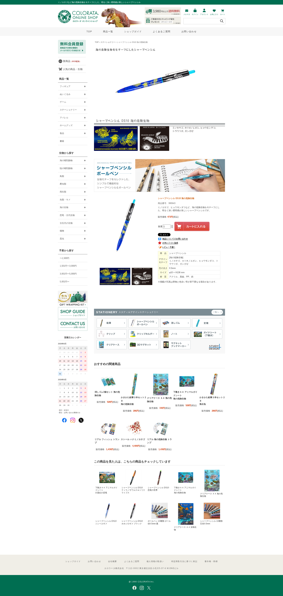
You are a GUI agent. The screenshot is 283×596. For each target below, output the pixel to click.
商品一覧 (108, 31)
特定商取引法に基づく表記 (184, 561)
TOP (89, 31)
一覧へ (216, 312)
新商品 (72, 61)
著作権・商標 (211, 561)
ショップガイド (133, 31)
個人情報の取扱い (155, 561)
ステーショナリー (108, 42)
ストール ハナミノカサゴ (133, 439)
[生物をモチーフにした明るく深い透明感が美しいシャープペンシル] (159, 191)
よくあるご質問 (161, 31)
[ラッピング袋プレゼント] (72, 298)
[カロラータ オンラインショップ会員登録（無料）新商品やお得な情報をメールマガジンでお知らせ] (72, 53)
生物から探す (66, 153)
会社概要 (112, 561)
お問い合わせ (189, 31)
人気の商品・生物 (73, 69)
